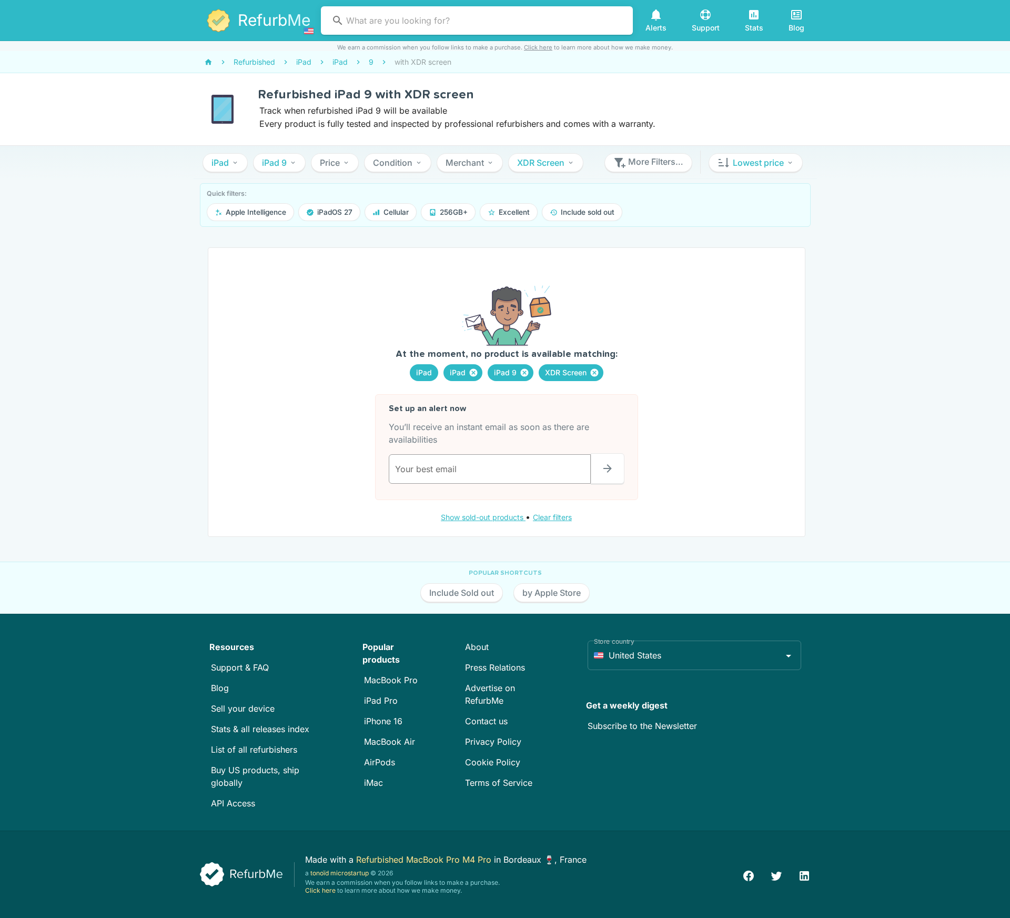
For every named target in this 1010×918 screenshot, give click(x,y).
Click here (538, 47)
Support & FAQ (240, 667)
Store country (614, 641)
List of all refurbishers (254, 749)
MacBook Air (389, 741)
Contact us (486, 721)
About (477, 647)
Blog (220, 688)
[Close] (473, 372)
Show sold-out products (483, 517)
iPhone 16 (383, 721)
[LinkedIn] (804, 874)
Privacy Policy (493, 741)
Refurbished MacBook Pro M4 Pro (425, 859)
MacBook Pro (391, 680)
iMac (373, 782)
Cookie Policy (492, 762)
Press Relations (495, 667)
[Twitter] (776, 874)
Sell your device (243, 708)
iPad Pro (381, 700)
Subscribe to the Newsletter (642, 726)
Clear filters (552, 517)
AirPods (379, 762)
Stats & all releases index (260, 729)
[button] (225, 162)
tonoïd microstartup (339, 873)
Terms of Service (498, 782)
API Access (233, 803)
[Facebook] (748, 874)
